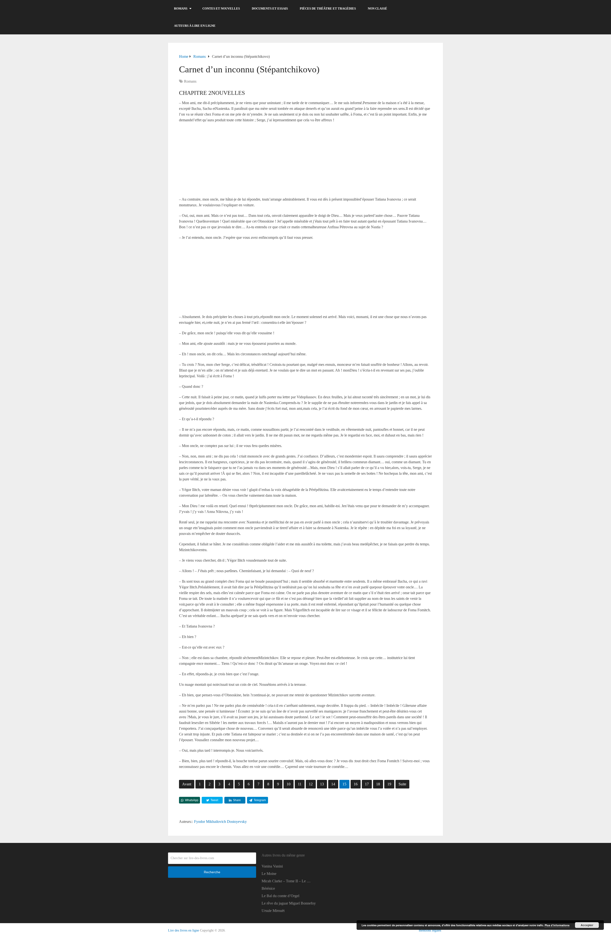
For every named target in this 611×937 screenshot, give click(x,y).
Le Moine (269, 874)
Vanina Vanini (272, 866)
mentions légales (430, 930)
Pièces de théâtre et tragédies (328, 8)
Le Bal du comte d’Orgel (280, 896)
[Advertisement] (305, 161)
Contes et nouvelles (221, 8)
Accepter (587, 925)
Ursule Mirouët (273, 911)
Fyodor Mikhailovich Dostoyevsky (220, 822)
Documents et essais (270, 8)
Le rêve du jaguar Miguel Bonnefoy (289, 903)
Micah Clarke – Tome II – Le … (286, 881)
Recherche (212, 872)
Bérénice (268, 888)
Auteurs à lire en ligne (195, 25)
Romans (180, 8)
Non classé (377, 8)
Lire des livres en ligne (183, 930)
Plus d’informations (557, 925)
